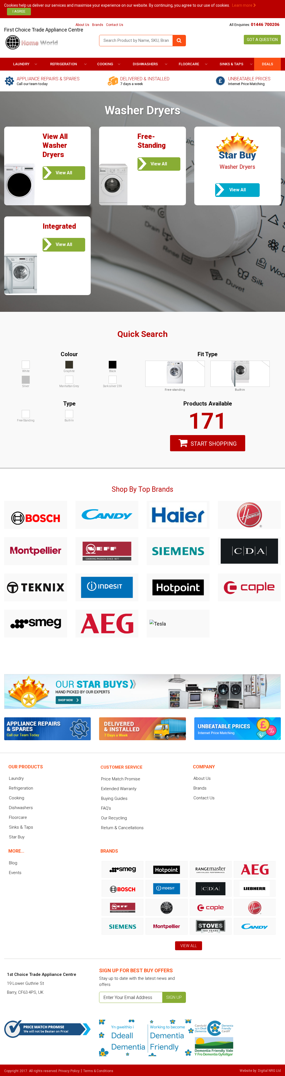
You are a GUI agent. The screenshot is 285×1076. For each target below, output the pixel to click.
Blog (13, 862)
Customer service (121, 767)
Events (15, 872)
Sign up (174, 997)
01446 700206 (265, 24)
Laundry (21, 64)
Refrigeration (63, 64)
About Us (82, 25)
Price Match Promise (120, 778)
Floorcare (189, 64)
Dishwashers (145, 64)
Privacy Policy (69, 1071)
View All (188, 946)
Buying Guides (114, 798)
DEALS (267, 64)
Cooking (105, 64)
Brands (97, 25)
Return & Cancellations (122, 827)
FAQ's (106, 808)
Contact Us (114, 25)
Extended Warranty (118, 788)
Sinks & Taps (231, 64)
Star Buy (16, 836)
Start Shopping (214, 443)
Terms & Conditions (98, 1071)
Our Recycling (114, 818)
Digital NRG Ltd (269, 1071)
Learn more (242, 5)
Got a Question (262, 39)
